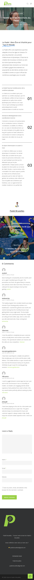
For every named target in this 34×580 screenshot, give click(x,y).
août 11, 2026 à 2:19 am (8, 332)
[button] (31, 4)
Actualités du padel (17, 13)
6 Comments (27, 24)
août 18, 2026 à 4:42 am (8, 403)
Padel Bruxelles (10, 24)
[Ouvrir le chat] (30, 576)
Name (4, 459)
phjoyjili (4, 402)
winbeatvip (6, 298)
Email (4, 468)
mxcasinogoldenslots (9, 351)
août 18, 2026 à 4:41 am (8, 353)
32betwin (5, 330)
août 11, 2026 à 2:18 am (8, 275)
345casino (5, 376)
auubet (4, 273)
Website (4, 477)
